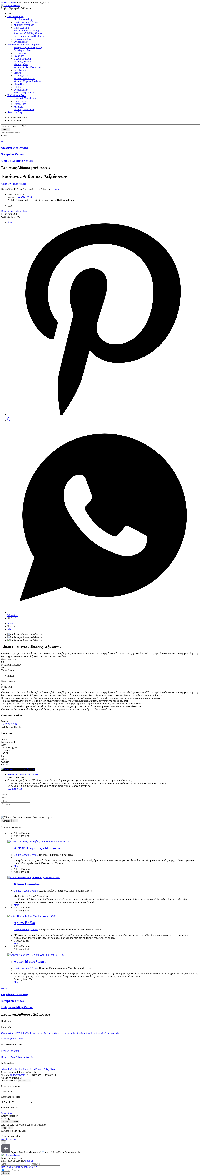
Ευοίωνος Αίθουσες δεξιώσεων (23, 774)
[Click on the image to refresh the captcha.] (23, 817)
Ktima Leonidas (27, 884)
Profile (11, 623)
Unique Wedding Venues (13, 183)
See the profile (15, 788)
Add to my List (8, 1139)
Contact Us (16, 1069)
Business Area (8, 1057)
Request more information (14, 211)
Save (10, 1113)
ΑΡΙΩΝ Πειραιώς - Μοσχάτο (37, 848)
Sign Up (29, 1160)
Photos (53, 1069)
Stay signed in (12, 1170)
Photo (11, 626)
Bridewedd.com (17, 1075)
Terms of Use (28, 1069)
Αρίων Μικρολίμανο (30, 961)
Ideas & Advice (97, 1033)
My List (5, 1051)
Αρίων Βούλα (24, 923)
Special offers (83, 1033)
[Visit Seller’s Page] (18, 769)
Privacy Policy (42, 1069)
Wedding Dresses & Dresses (40, 1033)
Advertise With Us (25, 1057)
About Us (6, 1069)
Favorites (14, 1051)
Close (4, 1113)
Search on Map (112, 1033)
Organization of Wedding (13, 1033)
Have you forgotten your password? (19, 1167)
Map (10, 629)
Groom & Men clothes (65, 1033)
